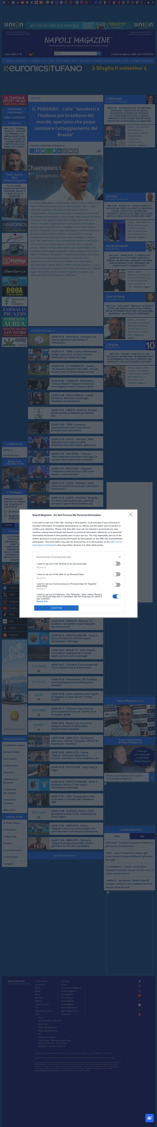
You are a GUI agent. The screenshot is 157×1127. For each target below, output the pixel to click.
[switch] (117, 564)
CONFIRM (56, 608)
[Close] (131, 515)
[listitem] (78, 557)
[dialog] (78, 563)
